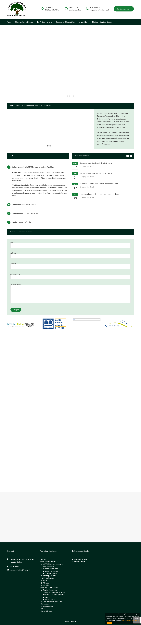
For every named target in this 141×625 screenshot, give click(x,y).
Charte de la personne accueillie (54, 592)
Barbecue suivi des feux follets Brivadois (96, 163)
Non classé (90, 166)
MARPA (47, 597)
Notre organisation (51, 571)
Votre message (15, 285)
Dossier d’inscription (50, 590)
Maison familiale (48, 566)
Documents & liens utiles (65, 22)
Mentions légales (79, 561)
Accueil (9, 22)
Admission (46, 583)
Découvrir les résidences (24, 22)
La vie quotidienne (51, 573)
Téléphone (13, 264)
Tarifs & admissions (44, 22)
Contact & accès (106, 22)
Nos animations (48, 607)
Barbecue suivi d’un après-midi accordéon (96, 173)
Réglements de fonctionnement (54, 594)
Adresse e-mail (15, 274)
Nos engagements (49, 576)
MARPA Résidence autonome (53, 564)
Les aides (46, 585)
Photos (95, 22)
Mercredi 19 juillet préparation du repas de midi (99, 184)
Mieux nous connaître (50, 568)
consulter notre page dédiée (130, 620)
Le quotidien (83, 22)
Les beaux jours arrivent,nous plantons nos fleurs (99, 194)
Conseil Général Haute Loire (52, 602)
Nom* (12, 243)
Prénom (13, 253)
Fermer (110, 623)
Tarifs (45, 581)
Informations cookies (81, 559)
